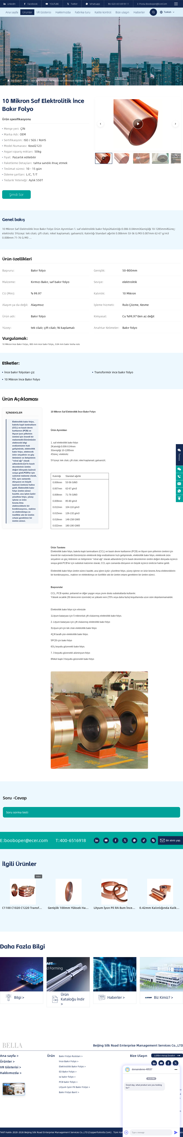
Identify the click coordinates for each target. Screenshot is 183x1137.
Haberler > (105, 997)
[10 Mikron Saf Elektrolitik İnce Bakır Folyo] (138, 124)
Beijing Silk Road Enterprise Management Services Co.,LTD (56, 1132)
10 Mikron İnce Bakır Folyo (22, 379)
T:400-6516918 (71, 840)
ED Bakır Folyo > (67, 1071)
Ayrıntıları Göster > (23, 915)
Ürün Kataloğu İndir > (67, 997)
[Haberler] (114, 974)
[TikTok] (144, 840)
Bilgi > (8, 997)
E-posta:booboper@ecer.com (152, 3)
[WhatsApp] (134, 840)
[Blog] (21, 974)
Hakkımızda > (10, 1073)
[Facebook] (115, 840)
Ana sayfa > (9, 1056)
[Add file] (126, 1132)
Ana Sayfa (15, 80)
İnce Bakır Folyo (39, 80)
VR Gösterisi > (10, 1067)
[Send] (176, 1132)
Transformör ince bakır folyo (113, 372)
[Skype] (153, 840)
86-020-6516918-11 (118, 3)
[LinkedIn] (96, 840)
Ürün (25, 80)
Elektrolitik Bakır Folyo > (72, 1066)
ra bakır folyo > (67, 1076)
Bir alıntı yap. (173, 840)
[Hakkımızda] (161, 974)
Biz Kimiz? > (152, 997)
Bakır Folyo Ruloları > (70, 1056)
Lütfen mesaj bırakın (164, 1055)
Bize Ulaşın (138, 1056)
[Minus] (176, 1069)
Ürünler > (7, 1061)
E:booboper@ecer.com (24, 840)
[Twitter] (125, 840)
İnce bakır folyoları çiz (19, 372)
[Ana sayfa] (13, 1045)
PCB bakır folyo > (68, 1081)
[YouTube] (106, 840)
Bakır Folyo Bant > (69, 1092)
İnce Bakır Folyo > (68, 1061)
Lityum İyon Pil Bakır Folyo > (74, 1087)
